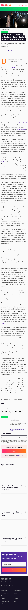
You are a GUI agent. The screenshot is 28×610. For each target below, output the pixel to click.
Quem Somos (4, 590)
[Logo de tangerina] (6, 5)
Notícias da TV (4, 593)
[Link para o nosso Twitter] (6, 586)
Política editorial (5, 601)
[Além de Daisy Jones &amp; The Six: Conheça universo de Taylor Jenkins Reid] (14, 502)
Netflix (3, 162)
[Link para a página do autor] (3, 51)
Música (15, 595)
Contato (3, 595)
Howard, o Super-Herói (19, 123)
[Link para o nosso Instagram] (4, 586)
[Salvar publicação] (25, 486)
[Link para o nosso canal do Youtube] (9, 586)
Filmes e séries (17, 590)
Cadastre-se (20, 455)
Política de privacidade (6, 604)
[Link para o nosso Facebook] (1, 586)
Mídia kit (16, 604)
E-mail (3, 561)
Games (15, 593)
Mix (15, 601)
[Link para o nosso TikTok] (12, 586)
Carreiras (3, 598)
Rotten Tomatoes (21, 129)
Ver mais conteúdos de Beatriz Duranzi (17, 430)
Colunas (16, 598)
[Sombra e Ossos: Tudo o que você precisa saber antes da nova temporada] (14, 476)
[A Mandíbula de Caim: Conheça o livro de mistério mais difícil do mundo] (14, 528)
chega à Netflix (11, 68)
